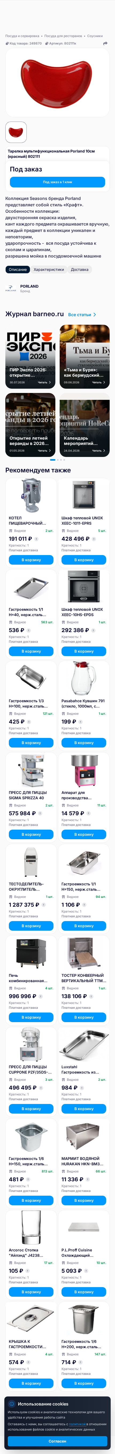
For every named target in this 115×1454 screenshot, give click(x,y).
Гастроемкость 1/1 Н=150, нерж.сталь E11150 (79, 887)
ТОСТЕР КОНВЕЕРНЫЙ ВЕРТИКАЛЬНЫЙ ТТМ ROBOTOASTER (83, 978)
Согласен (57, 1441)
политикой (77, 1424)
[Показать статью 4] (64, 460)
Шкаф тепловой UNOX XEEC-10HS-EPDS (82, 612)
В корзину (31, 559)
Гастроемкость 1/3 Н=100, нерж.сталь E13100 (26, 703)
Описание (18, 269)
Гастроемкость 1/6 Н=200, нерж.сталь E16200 (80, 1344)
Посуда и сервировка (22, 36)
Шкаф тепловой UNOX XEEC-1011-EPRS (82, 520)
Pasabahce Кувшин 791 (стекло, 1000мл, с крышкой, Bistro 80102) (84, 703)
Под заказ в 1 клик (57, 182)
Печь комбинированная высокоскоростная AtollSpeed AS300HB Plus (28, 978)
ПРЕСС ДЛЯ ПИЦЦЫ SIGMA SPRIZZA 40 (28, 795)
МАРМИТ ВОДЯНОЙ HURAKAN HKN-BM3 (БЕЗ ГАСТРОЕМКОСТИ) (84, 1161)
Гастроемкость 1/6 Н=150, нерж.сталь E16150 (26, 1161)
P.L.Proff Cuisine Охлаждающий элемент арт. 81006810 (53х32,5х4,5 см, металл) (83, 1253)
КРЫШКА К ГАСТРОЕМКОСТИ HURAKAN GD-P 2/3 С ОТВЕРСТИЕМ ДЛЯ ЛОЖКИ (29, 1344)
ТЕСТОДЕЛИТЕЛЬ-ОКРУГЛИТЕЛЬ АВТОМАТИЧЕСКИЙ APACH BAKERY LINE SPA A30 (28, 887)
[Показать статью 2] (58, 460)
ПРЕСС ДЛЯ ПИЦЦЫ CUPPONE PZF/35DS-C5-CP (28, 1070)
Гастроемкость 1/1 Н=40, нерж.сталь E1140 (26, 612)
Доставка (80, 269)
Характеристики (49, 269)
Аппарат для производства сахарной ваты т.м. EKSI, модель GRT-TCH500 (80, 795)
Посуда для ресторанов (63, 36)
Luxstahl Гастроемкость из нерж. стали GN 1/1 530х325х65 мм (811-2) (84, 1070)
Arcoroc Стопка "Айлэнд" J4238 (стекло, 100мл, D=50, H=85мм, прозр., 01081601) (29, 1253)
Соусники (95, 36)
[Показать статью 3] (61, 460)
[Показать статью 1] (52, 460)
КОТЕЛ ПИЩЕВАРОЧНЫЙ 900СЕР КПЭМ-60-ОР (29, 521)
